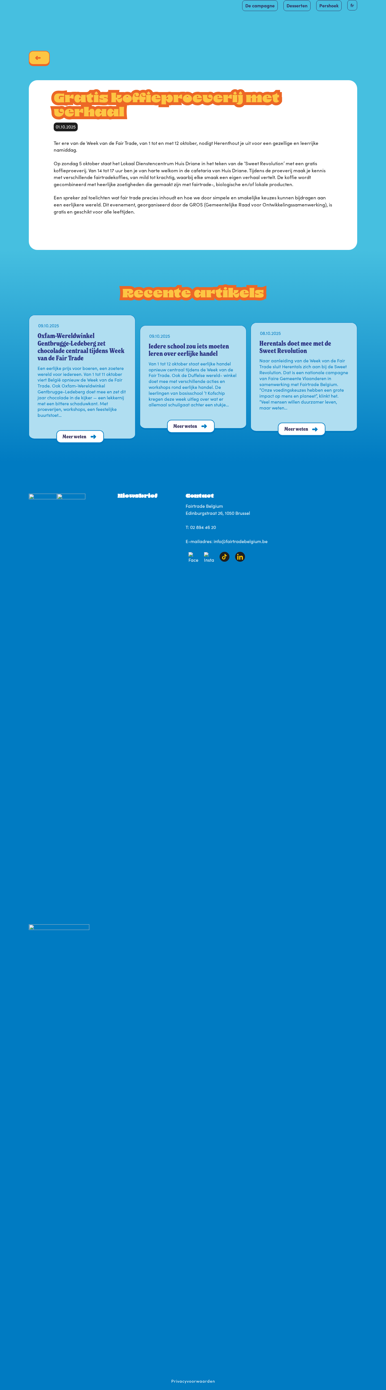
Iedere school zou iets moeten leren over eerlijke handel (189, 350)
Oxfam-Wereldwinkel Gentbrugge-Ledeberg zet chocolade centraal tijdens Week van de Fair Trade (81, 347)
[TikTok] (224, 560)
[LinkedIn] (240, 560)
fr (352, 5)
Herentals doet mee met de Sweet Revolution (295, 347)
